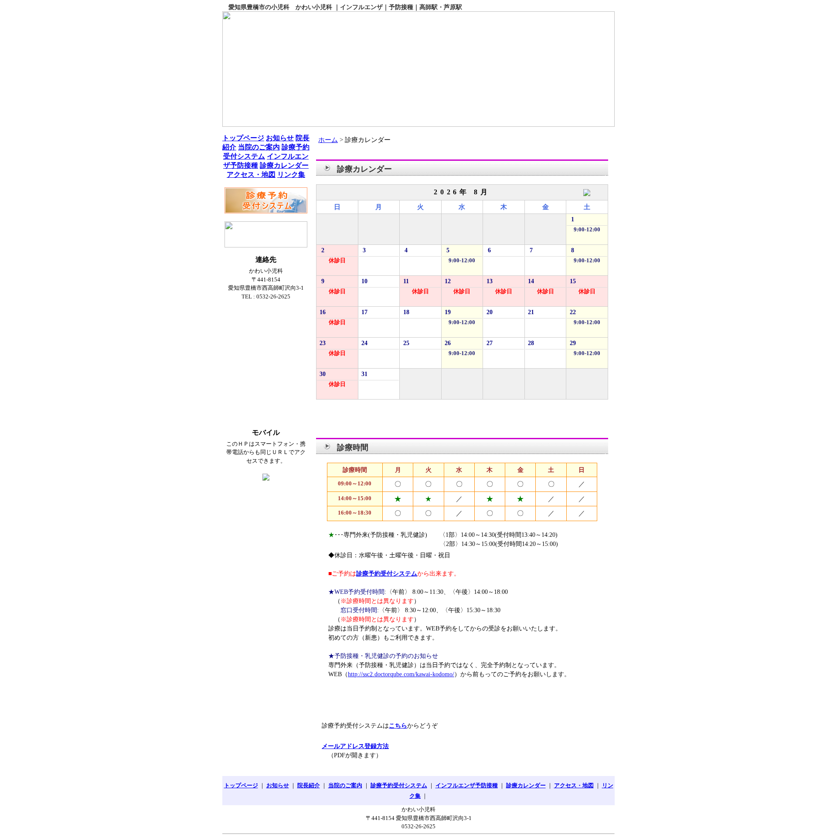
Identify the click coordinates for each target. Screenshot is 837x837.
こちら (398, 725)
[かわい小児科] (418, 69)
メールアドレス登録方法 (355, 746)
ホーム (328, 139)
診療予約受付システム (386, 573)
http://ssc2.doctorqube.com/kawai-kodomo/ (401, 674)
